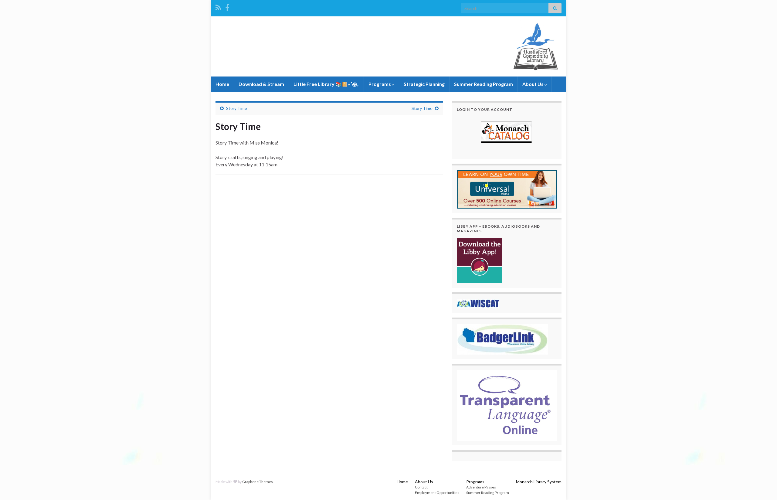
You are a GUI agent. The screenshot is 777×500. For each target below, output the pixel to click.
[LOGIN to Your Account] (507, 133)
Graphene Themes (257, 481)
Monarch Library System (539, 481)
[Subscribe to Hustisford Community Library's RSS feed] (218, 6)
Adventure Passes (481, 487)
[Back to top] (763, 486)
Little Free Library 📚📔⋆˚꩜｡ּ (326, 84)
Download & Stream (261, 84)
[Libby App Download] (479, 260)
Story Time (236, 108)
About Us (533, 84)
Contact (421, 487)
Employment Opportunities (437, 492)
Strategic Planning (424, 84)
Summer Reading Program (483, 84)
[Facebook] (227, 6)
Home (222, 84)
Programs (380, 84)
